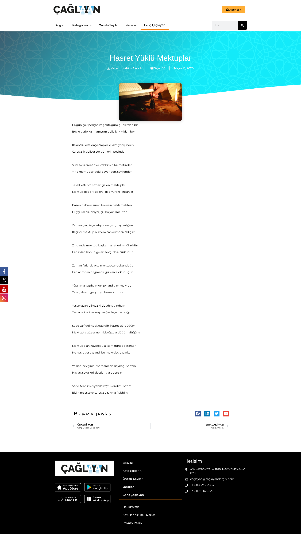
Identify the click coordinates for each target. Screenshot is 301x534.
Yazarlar (131, 25)
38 (163, 68)
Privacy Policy (132, 523)
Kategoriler (80, 25)
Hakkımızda (131, 507)
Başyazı (60, 25)
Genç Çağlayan (154, 25)
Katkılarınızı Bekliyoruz (139, 515)
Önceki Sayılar (109, 25)
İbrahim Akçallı (131, 68)
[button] (198, 414)
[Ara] (242, 25)
